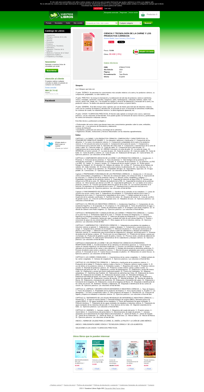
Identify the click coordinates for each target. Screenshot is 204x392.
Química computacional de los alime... (132, 361)
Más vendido (78, 23)
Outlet (68, 23)
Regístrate (123, 12)
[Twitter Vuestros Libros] (49, 146)
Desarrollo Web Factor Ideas (115, 388)
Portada (48, 23)
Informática (50, 47)
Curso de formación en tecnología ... (113, 361)
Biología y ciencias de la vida (57, 37)
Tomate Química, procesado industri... (149, 361)
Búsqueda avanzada (111, 12)
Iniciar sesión (133, 12)
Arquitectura (51, 35)
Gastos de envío (69, 385)
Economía (50, 42)
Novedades (58, 23)
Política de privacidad (84, 385)
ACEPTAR (98, 8)
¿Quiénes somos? (56, 385)
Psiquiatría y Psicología (55, 56)
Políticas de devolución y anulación (106, 385)
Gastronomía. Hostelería (55, 46)
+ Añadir (79, 369)
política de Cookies (115, 5)
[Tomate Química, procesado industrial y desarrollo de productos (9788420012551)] (150, 357)
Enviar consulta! (50, 87)
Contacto (151, 385)
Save (112, 42)
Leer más (107, 8)
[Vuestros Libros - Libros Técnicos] (61, 19)
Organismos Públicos (54, 55)
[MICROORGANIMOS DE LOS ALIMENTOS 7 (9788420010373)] (81, 357)
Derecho (49, 40)
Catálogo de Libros (54, 31)
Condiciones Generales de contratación (132, 385)
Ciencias (49, 39)
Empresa (50, 44)
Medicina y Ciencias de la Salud (57, 53)
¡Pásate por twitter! (61, 148)
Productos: (152, 14)
